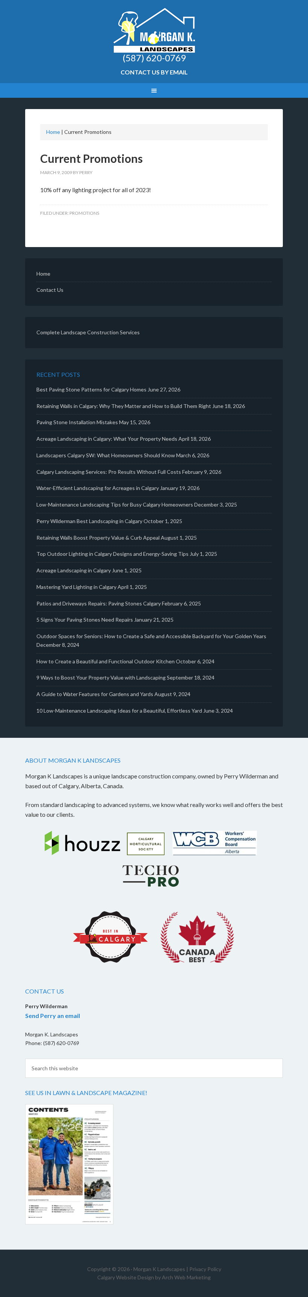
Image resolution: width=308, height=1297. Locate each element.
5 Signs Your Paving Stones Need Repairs (84, 619)
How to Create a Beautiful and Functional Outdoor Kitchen (105, 661)
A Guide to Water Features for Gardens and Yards (94, 694)
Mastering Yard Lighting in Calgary (76, 587)
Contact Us (49, 290)
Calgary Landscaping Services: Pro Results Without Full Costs (108, 472)
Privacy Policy (205, 1269)
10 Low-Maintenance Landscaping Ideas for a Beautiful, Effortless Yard (119, 710)
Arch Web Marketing (186, 1277)
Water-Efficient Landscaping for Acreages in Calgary (97, 488)
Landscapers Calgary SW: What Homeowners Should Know (105, 455)
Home (53, 132)
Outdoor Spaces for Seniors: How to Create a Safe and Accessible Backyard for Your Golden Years (151, 636)
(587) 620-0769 (154, 57)
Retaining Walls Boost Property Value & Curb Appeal (98, 537)
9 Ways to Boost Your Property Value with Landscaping (101, 677)
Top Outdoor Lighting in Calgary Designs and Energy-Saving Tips (112, 554)
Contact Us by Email (154, 72)
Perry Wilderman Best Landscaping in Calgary (89, 521)
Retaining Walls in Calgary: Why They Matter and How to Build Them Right (123, 406)
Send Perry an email (52, 1015)
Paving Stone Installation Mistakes (77, 422)
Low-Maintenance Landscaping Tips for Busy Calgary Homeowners (114, 504)
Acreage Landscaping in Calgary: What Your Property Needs (106, 438)
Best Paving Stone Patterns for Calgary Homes (91, 389)
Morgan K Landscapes (154, 30)
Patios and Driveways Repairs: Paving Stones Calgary (98, 603)
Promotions (84, 213)
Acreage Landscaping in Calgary (73, 570)
